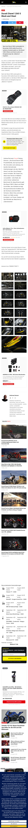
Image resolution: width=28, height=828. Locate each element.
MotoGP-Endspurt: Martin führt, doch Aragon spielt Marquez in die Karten (18, 759)
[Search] (26, 2)
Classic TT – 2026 (11, 592)
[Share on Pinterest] (19, 22)
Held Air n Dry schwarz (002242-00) (12, 107)
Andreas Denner (6, 19)
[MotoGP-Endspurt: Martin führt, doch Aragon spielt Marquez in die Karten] (5, 759)
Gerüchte (4, 722)
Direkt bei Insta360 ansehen (14, 701)
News (3, 10)
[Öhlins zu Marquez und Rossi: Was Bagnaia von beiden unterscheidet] (5, 743)
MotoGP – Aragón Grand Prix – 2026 (16, 599)
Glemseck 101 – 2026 (12, 640)
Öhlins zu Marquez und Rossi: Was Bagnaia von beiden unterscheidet (18, 743)
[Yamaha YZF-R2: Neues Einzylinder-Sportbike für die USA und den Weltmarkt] (14, 716)
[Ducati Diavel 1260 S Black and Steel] (14, 34)
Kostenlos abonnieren (14, 658)
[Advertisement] (12, 572)
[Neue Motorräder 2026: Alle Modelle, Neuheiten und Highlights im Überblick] (14, 455)
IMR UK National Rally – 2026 (14, 606)
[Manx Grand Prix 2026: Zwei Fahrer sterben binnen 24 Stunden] (5, 735)
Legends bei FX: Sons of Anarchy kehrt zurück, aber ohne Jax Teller (18, 751)
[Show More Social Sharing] (25, 22)
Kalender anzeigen (7, 642)
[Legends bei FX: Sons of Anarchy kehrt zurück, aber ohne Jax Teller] (5, 751)
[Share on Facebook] (5, 22)
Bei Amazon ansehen (8, 239)
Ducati (16, 158)
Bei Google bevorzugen (9, 147)
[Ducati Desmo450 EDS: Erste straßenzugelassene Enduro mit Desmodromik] (14, 432)
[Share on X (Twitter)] (12, 22)
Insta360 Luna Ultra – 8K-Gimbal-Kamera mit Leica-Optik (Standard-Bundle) (12, 688)
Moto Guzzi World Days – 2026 (15, 614)
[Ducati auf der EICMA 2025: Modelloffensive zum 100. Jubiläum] (14, 521)
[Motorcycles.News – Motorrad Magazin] (14, 2)
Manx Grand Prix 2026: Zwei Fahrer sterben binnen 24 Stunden (17, 735)
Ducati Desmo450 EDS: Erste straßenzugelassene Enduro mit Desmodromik (10, 442)
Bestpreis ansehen (8, 111)
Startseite (3, 6)
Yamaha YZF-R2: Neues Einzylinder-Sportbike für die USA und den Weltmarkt (13, 727)
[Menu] (2, 2)
